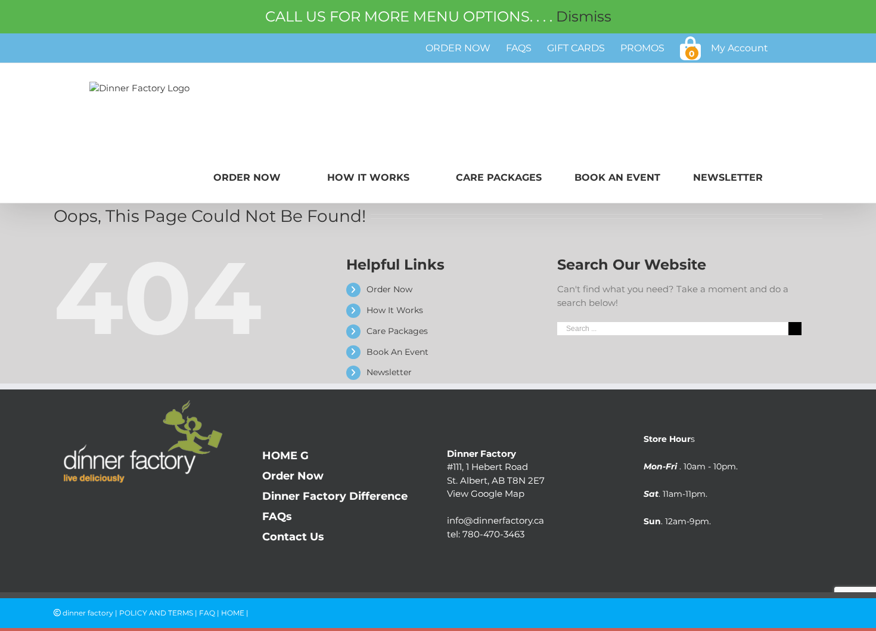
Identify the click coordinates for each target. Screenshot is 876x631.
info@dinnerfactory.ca (495, 520)
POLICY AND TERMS (156, 612)
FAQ (207, 612)
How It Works (394, 310)
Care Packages (397, 331)
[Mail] (108, 508)
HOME (232, 612)
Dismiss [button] (583, 16)
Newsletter (389, 372)
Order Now (389, 289)
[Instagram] (84, 508)
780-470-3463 (493, 534)
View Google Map (485, 493)
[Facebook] (61, 508)
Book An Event (397, 352)
